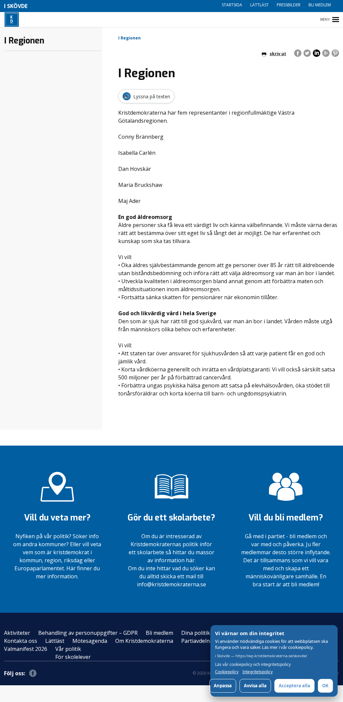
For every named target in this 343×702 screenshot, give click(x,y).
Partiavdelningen (202, 641)
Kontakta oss (20, 641)
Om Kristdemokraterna (144, 641)
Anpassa (223, 686)
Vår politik (68, 649)
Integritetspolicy (258, 672)
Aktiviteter (17, 632)
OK (325, 686)
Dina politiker (198, 632)
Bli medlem (319, 5)
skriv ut (278, 53)
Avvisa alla (255, 686)
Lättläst (259, 5)
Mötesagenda (89, 641)
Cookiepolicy (226, 672)
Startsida (232, 5)
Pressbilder (288, 5)
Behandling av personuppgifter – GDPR (88, 632)
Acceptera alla (294, 686)
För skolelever (73, 657)
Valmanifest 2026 (25, 649)
